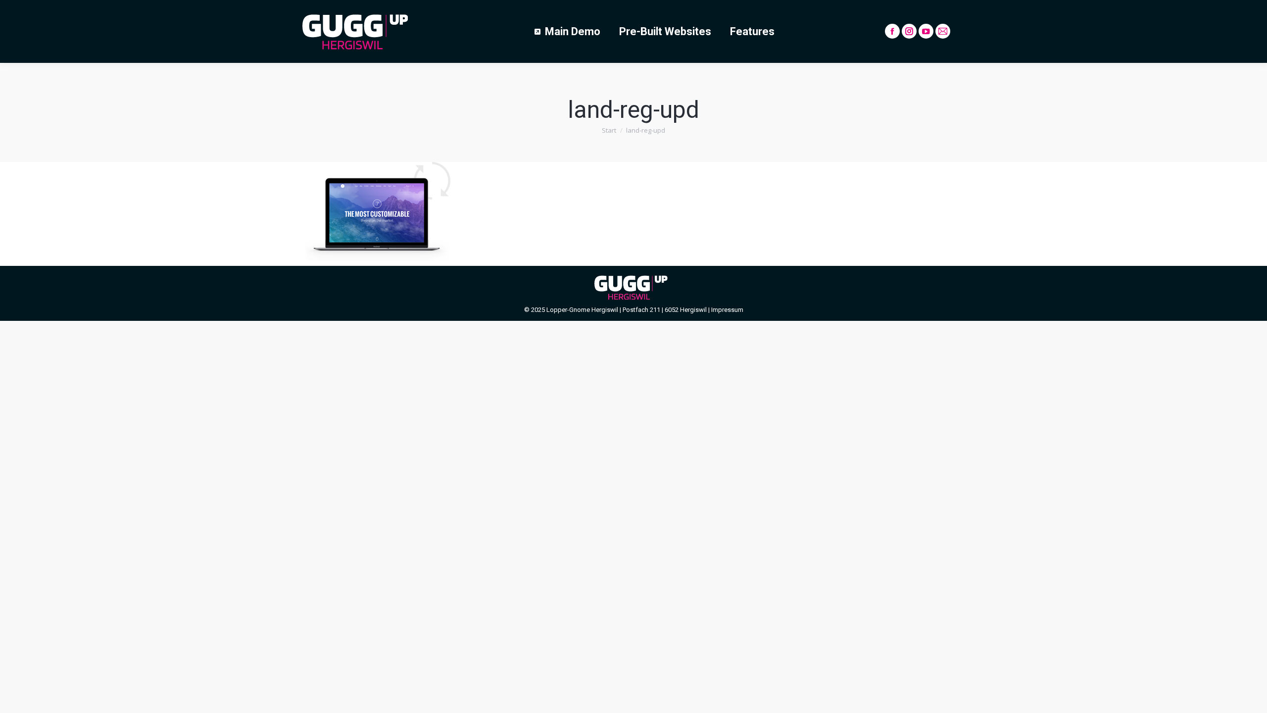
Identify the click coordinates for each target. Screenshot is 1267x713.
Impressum (727, 309)
